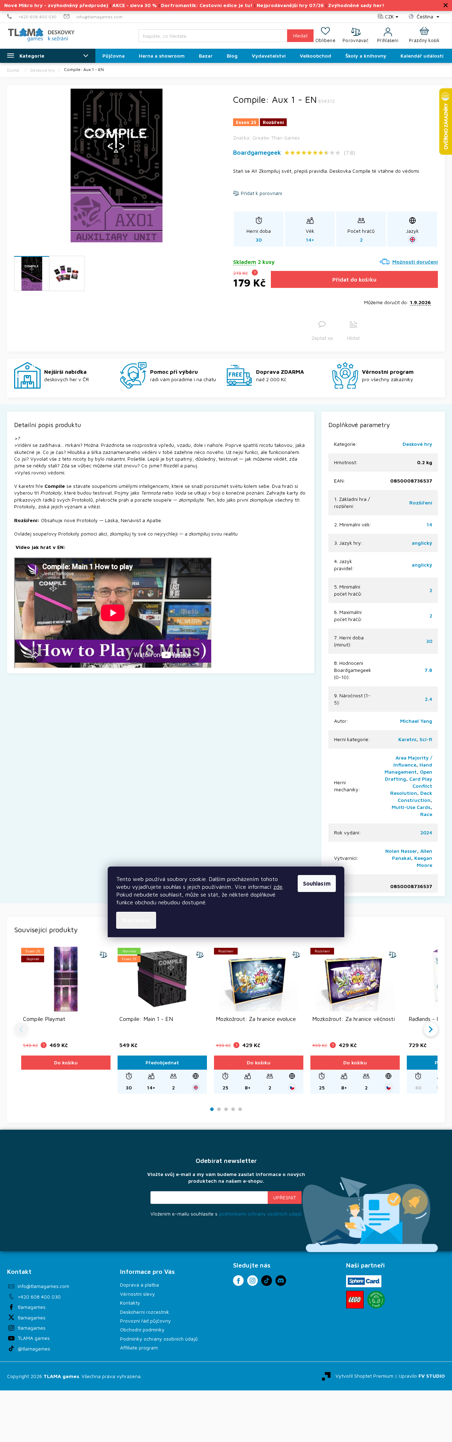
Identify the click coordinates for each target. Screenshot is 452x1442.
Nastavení (136, 920)
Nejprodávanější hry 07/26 (290, 5)
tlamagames (32, 1307)
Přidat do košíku (354, 279)
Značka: (266, 138)
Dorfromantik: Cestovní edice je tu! (206, 5)
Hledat (300, 35)
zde (277, 886)
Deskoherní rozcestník (144, 1312)
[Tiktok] (266, 1280)
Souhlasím (317, 883)
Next (431, 1029)
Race (426, 814)
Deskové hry (417, 444)
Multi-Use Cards (411, 807)
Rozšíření (420, 503)
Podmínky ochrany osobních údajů (159, 1339)
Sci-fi (426, 739)
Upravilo (422, 1375)
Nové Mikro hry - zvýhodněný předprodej (56, 5)
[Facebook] (238, 1280)
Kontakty (130, 1303)
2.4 (428, 699)
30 (429, 641)
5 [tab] (240, 1109)
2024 (426, 832)
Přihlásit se (285, 1197)
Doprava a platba (139, 1285)
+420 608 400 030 (39, 1297)
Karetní (407, 739)
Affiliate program (139, 1348)
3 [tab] (226, 1109)
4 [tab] (233, 1109)
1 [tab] (212, 1109)
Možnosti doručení (415, 262)
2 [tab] (219, 1109)
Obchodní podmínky (142, 1329)
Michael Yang (416, 721)
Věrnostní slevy (137, 1294)
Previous (21, 1029)
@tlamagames (34, 1349)
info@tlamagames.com (43, 1286)
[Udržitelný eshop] (376, 1299)
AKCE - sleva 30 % (134, 5)
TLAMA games (34, 1338)
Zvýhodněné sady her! (356, 5)
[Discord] (280, 1280)
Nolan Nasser (401, 851)
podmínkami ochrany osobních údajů (260, 1214)
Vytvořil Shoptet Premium (364, 1375)
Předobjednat (162, 1062)
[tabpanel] (66, 1020)
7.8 (428, 670)
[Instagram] (252, 1280)
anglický (422, 543)
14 (429, 524)
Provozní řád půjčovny (145, 1321)
